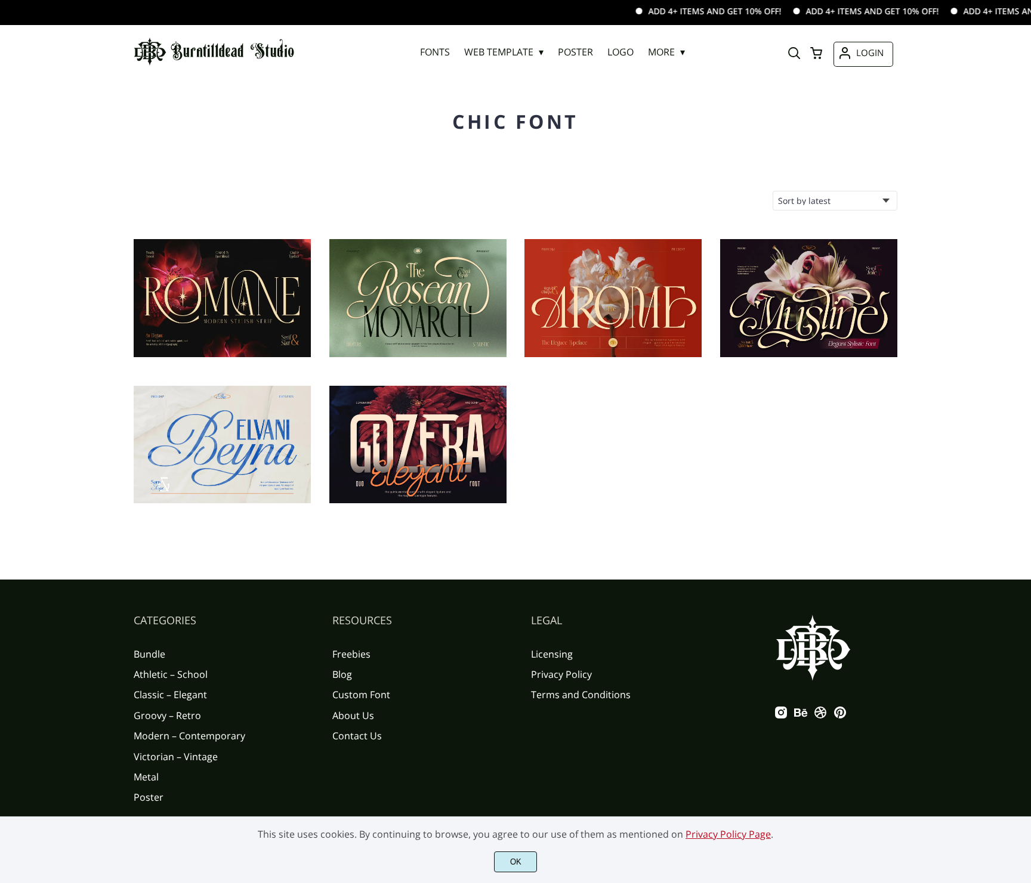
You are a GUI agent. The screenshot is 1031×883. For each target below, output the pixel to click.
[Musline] (808, 298)
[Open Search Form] (794, 54)
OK (515, 861)
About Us (353, 715)
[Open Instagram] (781, 716)
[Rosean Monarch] (418, 298)
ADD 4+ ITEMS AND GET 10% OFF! (694, 11)
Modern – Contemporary (189, 735)
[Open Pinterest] (840, 716)
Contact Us (357, 735)
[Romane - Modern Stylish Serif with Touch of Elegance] (222, 298)
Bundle (149, 654)
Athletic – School (171, 674)
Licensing (552, 654)
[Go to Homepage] (214, 64)
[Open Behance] (801, 716)
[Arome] (613, 298)
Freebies (351, 654)
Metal (146, 776)
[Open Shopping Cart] (816, 54)
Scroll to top (1020, 561)
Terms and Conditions (581, 694)
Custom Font (361, 694)
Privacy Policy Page (728, 834)
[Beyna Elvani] (222, 445)
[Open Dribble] (820, 716)
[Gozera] (418, 445)
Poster (148, 797)
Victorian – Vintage (176, 756)
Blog (342, 674)
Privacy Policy (561, 674)
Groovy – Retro (167, 715)
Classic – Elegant (170, 694)
